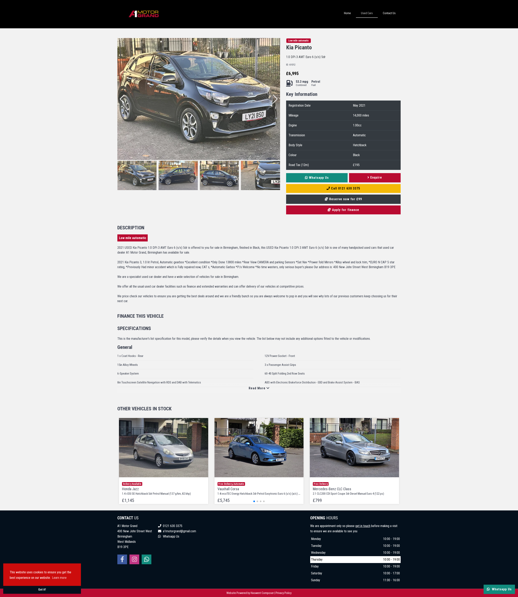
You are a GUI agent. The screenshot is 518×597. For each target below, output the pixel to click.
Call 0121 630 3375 (345, 188)
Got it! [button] (42, 589)
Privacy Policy (284, 593)
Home (347, 13)
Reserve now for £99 (345, 199)
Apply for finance (345, 210)
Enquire (375, 177)
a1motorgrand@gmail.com (179, 531)
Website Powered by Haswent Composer (250, 593)
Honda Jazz (156, 491)
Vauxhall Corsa (262, 491)
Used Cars (367, 13)
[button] (275, 99)
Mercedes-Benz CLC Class (348, 491)
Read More (257, 388)
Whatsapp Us (318, 178)
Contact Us (389, 13)
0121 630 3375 (172, 526)
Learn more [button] (59, 578)
